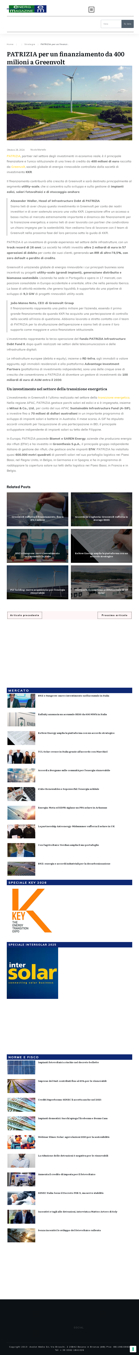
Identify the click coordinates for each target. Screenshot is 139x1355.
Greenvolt (18, 167)
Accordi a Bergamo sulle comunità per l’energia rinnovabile (74, 770)
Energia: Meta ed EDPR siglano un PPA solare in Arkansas (72, 807)
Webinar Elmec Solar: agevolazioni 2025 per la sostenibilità (73, 1136)
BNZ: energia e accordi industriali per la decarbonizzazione (74, 863)
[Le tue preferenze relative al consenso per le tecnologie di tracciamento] (133, 1349)
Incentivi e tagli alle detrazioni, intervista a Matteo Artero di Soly (77, 1211)
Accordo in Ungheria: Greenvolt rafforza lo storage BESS (101, 509)
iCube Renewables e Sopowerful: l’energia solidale (68, 789)
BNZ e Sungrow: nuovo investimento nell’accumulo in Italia (37, 546)
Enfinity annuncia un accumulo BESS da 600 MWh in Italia (72, 714)
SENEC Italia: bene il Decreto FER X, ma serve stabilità (70, 1192)
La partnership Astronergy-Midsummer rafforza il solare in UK (76, 826)
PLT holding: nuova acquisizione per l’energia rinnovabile (37, 582)
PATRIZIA (14, 156)
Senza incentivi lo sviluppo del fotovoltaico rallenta (69, 1230)
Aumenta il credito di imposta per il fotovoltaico (66, 1174)
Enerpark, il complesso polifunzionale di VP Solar (101, 582)
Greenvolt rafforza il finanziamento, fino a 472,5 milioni (37, 509)
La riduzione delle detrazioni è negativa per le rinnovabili (73, 1155)
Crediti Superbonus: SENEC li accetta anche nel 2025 (69, 1099)
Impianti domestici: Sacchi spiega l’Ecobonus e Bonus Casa (72, 1118)
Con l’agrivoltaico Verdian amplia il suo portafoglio (68, 844)
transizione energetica (114, 397)
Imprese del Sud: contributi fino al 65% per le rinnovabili (72, 1081)
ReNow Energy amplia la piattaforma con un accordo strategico (101, 546)
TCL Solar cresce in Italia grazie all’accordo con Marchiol (72, 751)
